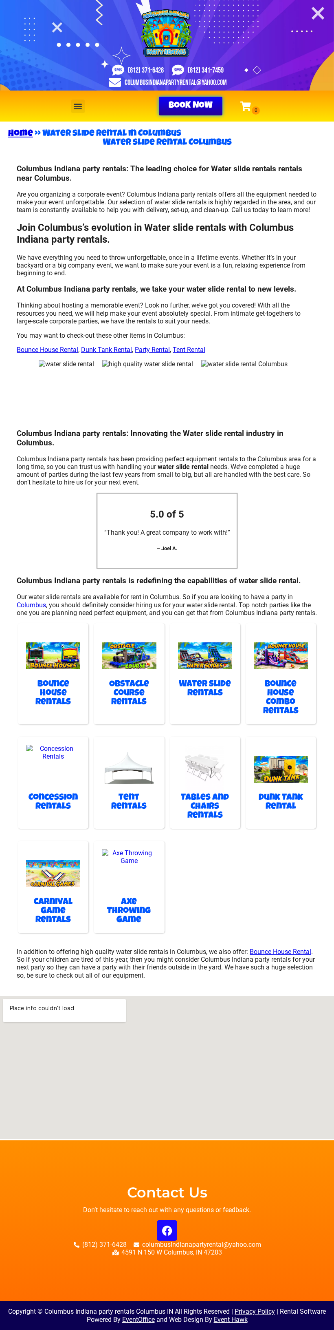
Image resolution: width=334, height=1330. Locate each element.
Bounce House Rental (47, 350)
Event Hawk (231, 1319)
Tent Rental (189, 350)
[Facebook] (167, 1230)
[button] (78, 106)
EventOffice (138, 1319)
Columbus (31, 605)
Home (20, 134)
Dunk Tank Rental (106, 350)
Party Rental (152, 350)
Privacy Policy (255, 1311)
